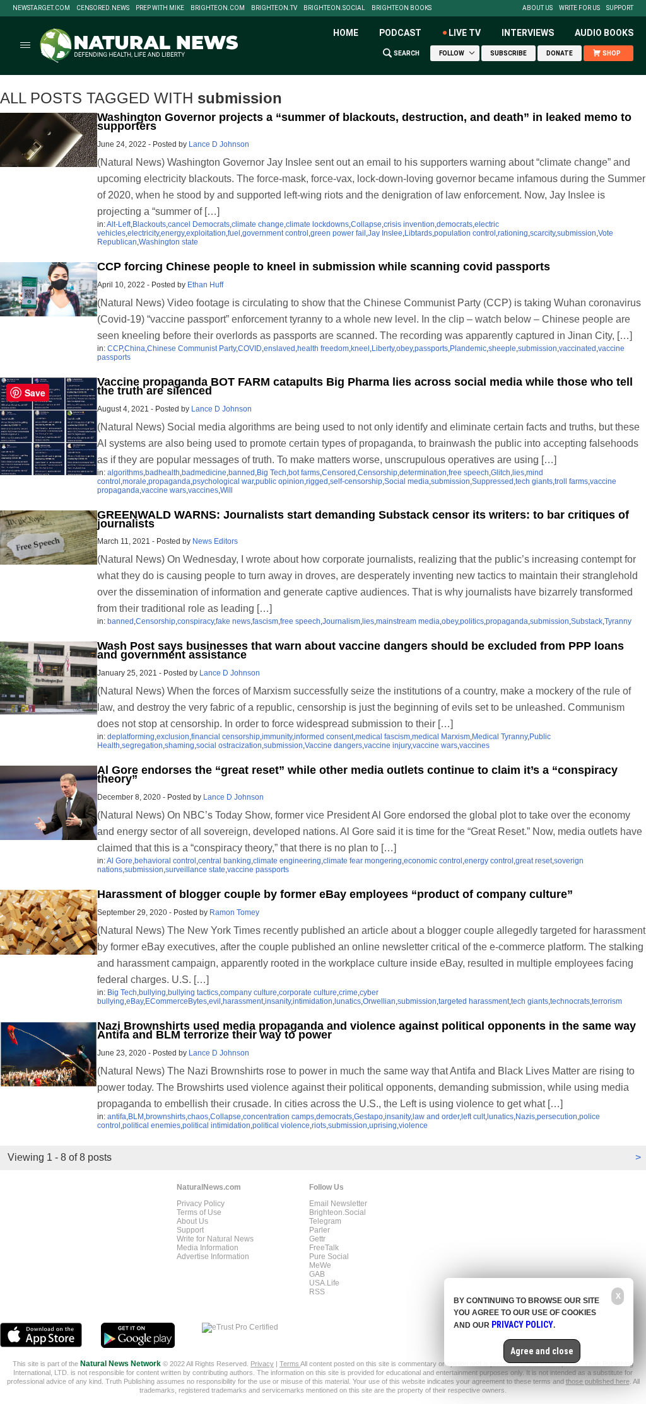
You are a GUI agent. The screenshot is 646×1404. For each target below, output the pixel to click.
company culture (248, 992)
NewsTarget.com (41, 8)
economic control (433, 860)
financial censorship (225, 736)
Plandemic (468, 348)
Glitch (500, 472)
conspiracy (195, 621)
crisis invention (409, 224)
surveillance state (195, 869)
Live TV (465, 33)
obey (404, 348)
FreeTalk (324, 1247)
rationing (513, 233)
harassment (243, 1001)
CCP (114, 348)
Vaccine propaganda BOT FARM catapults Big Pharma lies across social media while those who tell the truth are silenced (365, 386)
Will (226, 490)
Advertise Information (213, 1256)
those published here (598, 1381)
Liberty (383, 348)
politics (472, 621)
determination (423, 472)
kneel (360, 348)
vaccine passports (258, 869)
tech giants (534, 481)
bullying (152, 992)
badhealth (162, 472)
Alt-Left (119, 224)
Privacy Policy (201, 1203)
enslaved (279, 348)
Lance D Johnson (219, 144)
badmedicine (204, 472)
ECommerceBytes (176, 1001)
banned (241, 472)
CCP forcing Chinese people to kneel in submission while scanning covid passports (323, 266)
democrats (455, 224)
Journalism (341, 621)
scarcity (542, 233)
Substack (586, 621)
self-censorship (356, 481)
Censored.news (102, 8)
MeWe (320, 1265)
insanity (278, 1001)
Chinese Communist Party (191, 348)
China (134, 348)
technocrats (570, 1001)
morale (134, 481)
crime (348, 992)
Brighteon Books (402, 8)
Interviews (528, 33)
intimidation (312, 1001)
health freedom (323, 348)
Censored (339, 472)
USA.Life (324, 1283)
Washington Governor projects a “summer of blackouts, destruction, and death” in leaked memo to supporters (364, 121)
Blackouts (149, 224)
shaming (179, 745)
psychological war (223, 481)
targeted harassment (473, 1001)
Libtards (418, 233)
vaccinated (577, 348)
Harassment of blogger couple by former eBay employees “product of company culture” (335, 894)
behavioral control (165, 860)
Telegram (325, 1221)
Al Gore (119, 860)
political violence (281, 1125)
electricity (143, 233)
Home (345, 33)
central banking (224, 860)
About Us (537, 8)
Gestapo (368, 1116)
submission (576, 233)
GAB (317, 1274)
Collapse (366, 224)
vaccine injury (387, 745)
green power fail (338, 233)
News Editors (215, 541)
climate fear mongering (362, 860)
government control (275, 233)
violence (413, 1125)
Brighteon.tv (274, 8)
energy (172, 233)
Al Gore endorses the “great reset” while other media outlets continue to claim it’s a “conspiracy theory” (357, 774)
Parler (319, 1230)
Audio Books (604, 33)
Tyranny (617, 621)
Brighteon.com (218, 8)
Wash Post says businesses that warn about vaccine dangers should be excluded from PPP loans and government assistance (360, 650)
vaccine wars (163, 490)
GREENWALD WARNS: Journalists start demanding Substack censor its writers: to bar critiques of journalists (363, 519)
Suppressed (493, 481)
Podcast (400, 33)
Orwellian (379, 1001)
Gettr (317, 1238)
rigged (317, 481)
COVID (250, 348)
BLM (136, 1116)
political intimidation (216, 1125)
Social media (406, 481)
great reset (533, 860)
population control (465, 233)
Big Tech (271, 472)
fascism (265, 621)
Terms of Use (199, 1212)
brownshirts (165, 1116)
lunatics (347, 1001)
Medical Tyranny (499, 736)
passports (431, 348)
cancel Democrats (199, 224)
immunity (277, 736)
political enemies (151, 1125)
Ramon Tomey (234, 912)
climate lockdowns (317, 224)
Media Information (207, 1247)
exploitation (206, 233)
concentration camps (278, 1116)
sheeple (502, 348)
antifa (116, 1116)
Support (619, 8)
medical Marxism (441, 736)
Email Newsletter (338, 1203)
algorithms (125, 472)
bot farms (304, 472)
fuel (234, 233)
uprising (383, 1125)
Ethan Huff (205, 284)
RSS (317, 1291)
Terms (289, 1363)
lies (518, 472)
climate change (258, 224)
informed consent (323, 736)
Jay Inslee (385, 233)
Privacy (262, 1363)
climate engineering (287, 860)
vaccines (203, 490)
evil (215, 1001)
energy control (489, 860)
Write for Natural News (215, 1238)
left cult (473, 1116)
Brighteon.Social (334, 8)
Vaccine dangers (333, 745)
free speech (469, 472)
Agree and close (541, 1351)
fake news (233, 621)
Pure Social (329, 1256)
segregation (142, 745)
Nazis (525, 1116)
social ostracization (229, 745)
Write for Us (579, 8)
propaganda (169, 481)
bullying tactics (193, 992)
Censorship (377, 472)
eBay (134, 1001)
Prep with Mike (160, 8)
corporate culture (308, 992)
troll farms (571, 481)
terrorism (607, 1001)
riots (319, 1125)
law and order (436, 1116)
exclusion (172, 736)
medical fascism (382, 736)
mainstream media (408, 621)
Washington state (168, 242)
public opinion (279, 481)
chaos (197, 1116)
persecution (557, 1116)
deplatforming (131, 736)
